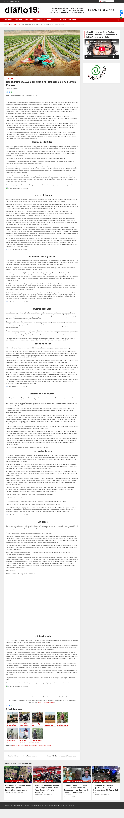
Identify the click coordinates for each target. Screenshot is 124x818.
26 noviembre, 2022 (11, 792)
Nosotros (51, 20)
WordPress (57, 805)
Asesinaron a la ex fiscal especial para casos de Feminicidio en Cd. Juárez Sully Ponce (106, 788)
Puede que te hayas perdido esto (18, 764)
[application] (102, 49)
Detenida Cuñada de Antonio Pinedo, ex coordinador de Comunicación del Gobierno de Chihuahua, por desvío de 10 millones (76, 790)
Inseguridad (19, 781)
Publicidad (62, 20)
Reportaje (19, 20)
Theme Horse (35, 805)
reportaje (9, 78)
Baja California (16, 745)
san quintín (47, 745)
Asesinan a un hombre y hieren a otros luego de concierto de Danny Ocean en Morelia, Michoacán (47, 788)
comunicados (10, 781)
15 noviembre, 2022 (69, 797)
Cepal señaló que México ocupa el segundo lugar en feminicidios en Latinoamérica (18, 787)
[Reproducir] (87, 57)
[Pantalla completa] (116, 57)
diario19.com (25, 745)
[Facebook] (122, 15)
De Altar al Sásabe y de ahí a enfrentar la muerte (22, 756)
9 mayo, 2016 (10, 88)
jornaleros (32, 745)
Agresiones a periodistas (35, 20)
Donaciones (72, 20)
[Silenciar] (113, 57)
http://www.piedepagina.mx (46, 702)
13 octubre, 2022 (98, 794)
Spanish (103, 1)
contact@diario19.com (67, 805)
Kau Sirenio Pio (39, 745)
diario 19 (17, 88)
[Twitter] (122, 11)
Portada (8, 20)
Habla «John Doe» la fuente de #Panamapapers (61, 756)
